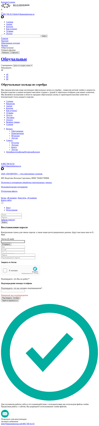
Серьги (9, 140)
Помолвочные (17, 133)
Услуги (9, 33)
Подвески (28, 152)
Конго (14, 147)
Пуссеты (15, 143)
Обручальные (14, 59)
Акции (9, 24)
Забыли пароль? (8, 220)
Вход (8, 208)
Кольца (9, 129)
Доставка (10, 117)
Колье (21, 152)
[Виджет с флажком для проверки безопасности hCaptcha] (20, 270)
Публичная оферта (9, 191)
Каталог (4, 2)
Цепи (8, 152)
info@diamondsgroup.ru (24, 14)
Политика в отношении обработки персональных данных (26, 182)
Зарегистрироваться (10, 301)
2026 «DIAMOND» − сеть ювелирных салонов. (22, 174)
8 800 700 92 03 (7, 14)
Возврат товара (13, 122)
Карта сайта (6, 200)
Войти (4, 222)
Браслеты (15, 152)
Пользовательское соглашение (14, 187)
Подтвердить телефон (11, 298)
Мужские (15, 136)
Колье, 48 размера (9, 198)
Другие (14, 138)
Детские (15, 145)
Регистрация (11, 210)
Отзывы (9, 31)
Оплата (9, 120)
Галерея (9, 124)
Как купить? (11, 29)
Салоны (11, 2)
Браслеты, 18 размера (27, 198)
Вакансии (10, 104)
